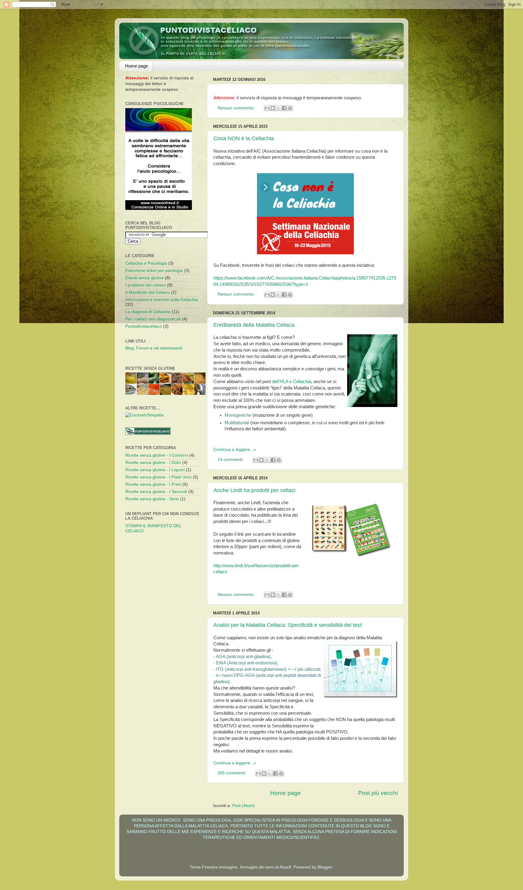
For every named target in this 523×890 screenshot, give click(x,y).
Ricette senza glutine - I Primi (153, 484)
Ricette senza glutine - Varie (152, 499)
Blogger (324, 867)
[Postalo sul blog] (273, 108)
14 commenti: (231, 459)
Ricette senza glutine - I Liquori (155, 470)
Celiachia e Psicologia (146, 263)
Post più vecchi (378, 793)
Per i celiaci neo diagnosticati (153, 319)
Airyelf (285, 867)
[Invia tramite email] (267, 108)
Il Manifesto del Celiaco (147, 292)
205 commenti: (232, 773)
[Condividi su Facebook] (284, 108)
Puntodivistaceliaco (143, 326)
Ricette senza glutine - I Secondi (156, 491)
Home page (136, 65)
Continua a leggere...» (234, 449)
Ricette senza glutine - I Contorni (156, 455)
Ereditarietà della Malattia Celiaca (253, 325)
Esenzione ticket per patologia (154, 270)
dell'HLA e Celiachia (291, 381)
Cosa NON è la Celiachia (243, 138)
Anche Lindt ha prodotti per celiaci (254, 490)
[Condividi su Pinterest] (290, 108)
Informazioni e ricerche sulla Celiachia (161, 299)
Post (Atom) (243, 805)
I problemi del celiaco (145, 285)
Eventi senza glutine (144, 278)
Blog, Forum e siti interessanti (153, 348)
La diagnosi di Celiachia (148, 311)
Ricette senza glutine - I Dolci (153, 462)
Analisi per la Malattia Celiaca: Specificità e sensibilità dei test (287, 625)
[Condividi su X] (278, 108)
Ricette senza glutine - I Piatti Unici (158, 477)
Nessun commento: (237, 108)
